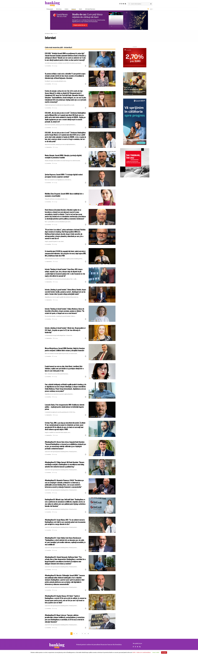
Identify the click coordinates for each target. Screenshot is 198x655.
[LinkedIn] (123, 4)
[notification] (147, 9)
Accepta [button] (164, 652)
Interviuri (93, 66)
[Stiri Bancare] (52, 4)
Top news (99, 66)
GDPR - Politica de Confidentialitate (141, 652)
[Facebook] (120, 4)
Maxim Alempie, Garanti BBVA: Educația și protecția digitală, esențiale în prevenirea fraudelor (63, 156)
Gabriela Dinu (49, 147)
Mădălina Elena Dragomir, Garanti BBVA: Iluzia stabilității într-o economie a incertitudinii (64, 194)
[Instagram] (122, 4)
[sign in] (145, 9)
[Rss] (125, 4)
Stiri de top (106, 66)
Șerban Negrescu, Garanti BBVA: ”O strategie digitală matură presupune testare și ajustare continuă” (64, 175)
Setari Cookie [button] (155, 652)
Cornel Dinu (48, 65)
